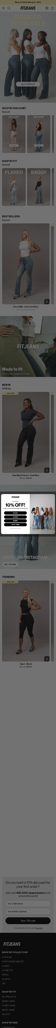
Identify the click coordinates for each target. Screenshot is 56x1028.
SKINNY (15, 520)
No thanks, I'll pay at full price (15, 528)
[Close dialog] (53, 495)
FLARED (15, 517)
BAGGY (15, 513)
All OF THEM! (15, 524)
